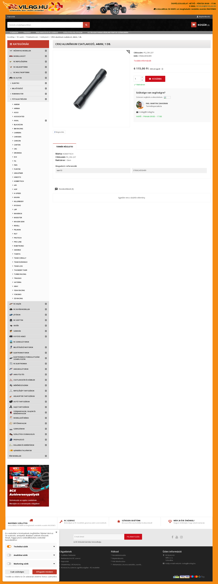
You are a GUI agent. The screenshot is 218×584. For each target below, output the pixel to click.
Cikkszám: (138, 53)
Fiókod (115, 551)
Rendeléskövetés (119, 555)
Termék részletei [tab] (64, 146)
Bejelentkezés (117, 558)
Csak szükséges (17, 572)
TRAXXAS (27, 32)
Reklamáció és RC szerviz (47, 32)
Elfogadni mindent (44, 572)
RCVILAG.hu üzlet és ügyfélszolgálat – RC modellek (80, 567)
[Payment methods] (192, 576)
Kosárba (155, 78)
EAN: (136, 56)
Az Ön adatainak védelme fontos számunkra (108, 32)
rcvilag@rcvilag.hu (206, 6)
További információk (142, 60)
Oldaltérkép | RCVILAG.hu (71, 564)
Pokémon (14, 32)
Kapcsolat (11, 16)
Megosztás (60, 132)
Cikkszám (60, 157)
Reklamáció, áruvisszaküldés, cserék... (127, 564)
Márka (59, 154)
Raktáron (60, 160)
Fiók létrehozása (118, 561)
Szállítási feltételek (72, 32)
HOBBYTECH (68, 154)
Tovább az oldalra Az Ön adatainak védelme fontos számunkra (31, 576)
